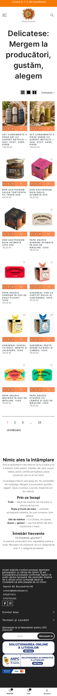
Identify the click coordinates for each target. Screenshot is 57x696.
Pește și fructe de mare (23, 509)
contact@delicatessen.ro (15, 590)
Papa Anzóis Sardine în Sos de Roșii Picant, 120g (14, 297)
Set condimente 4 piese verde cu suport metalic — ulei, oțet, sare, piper (42, 139)
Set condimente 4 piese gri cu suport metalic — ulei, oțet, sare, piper (14, 139)
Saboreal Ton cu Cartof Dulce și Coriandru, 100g (41, 295)
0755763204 (9, 598)
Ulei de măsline (16, 519)
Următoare (14, 430)
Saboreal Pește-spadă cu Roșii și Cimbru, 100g (41, 348)
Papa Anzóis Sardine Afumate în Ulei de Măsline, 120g (42, 244)
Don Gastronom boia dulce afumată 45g (41, 192)
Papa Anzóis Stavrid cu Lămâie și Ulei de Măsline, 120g (41, 399)
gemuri (21, 523)
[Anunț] (28, 2)
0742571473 (9, 594)
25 (39, 422)
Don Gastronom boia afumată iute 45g (13, 242)
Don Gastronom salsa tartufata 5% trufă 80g (14, 192)
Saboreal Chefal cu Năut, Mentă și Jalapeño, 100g (14, 348)
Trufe (11, 502)
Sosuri (10, 523)
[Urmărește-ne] (4, 603)
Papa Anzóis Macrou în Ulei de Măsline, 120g (14, 398)
